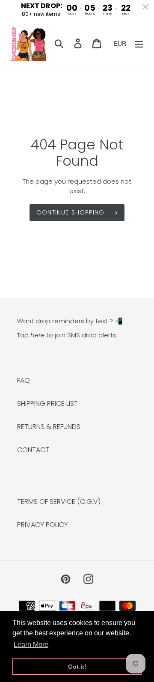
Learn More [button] (31, 644)
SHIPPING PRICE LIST (47, 403)
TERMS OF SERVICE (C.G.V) (59, 501)
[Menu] (139, 43)
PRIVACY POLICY (42, 525)
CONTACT (33, 450)
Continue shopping (70, 212)
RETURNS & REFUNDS (48, 427)
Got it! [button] (77, 666)
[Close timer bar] (145, 6)
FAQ (23, 380)
